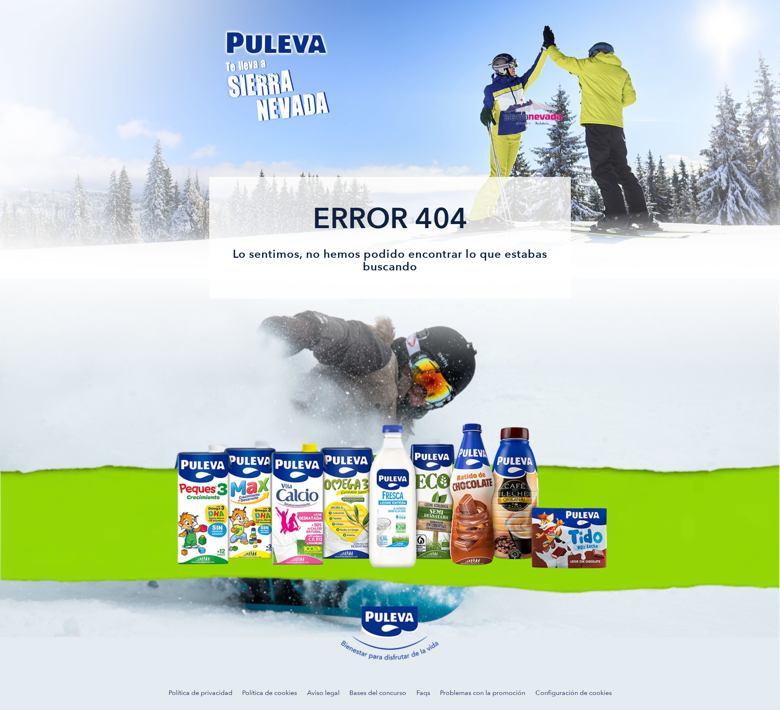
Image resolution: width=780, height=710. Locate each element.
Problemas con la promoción (482, 693)
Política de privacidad (200, 693)
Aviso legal (323, 693)
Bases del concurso (377, 693)
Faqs (423, 693)
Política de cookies (269, 693)
